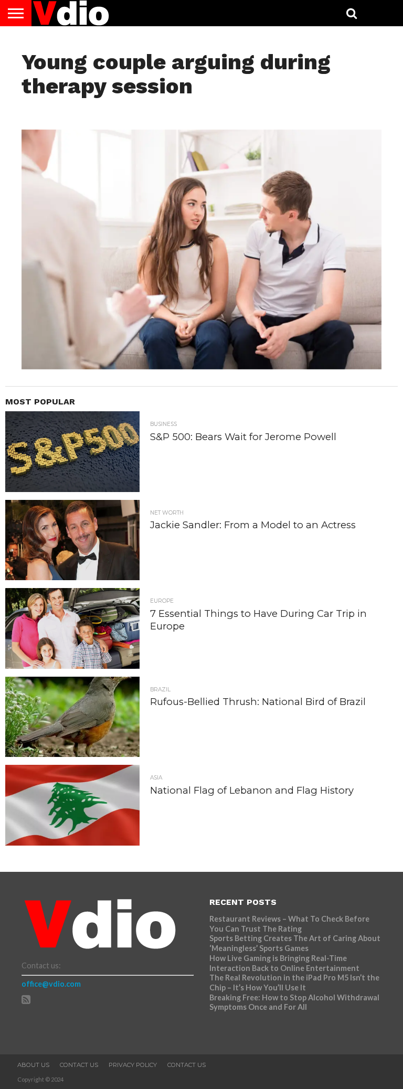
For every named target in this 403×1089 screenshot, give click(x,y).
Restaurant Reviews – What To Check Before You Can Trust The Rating (289, 923)
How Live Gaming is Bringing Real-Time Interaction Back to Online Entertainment (285, 963)
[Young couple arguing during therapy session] (202, 366)
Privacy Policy (133, 1065)
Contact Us (79, 1065)
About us (33, 1065)
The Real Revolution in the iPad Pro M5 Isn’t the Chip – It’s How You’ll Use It (294, 982)
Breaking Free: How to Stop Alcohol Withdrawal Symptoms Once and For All (294, 1002)
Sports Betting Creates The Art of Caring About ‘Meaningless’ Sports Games (294, 943)
